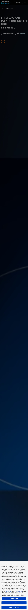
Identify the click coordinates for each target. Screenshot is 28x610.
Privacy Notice (18, 591)
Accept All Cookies (13, 607)
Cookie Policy (9, 591)
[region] (14, 585)
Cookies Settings (14, 598)
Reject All (14, 603)
